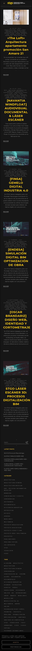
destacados (9, 501)
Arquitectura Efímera (13, 482)
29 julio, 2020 (15, 88)
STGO (16, 93)
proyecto (17, 611)
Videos (23, 625)
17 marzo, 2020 (15, 169)
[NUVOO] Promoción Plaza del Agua (14, 453)
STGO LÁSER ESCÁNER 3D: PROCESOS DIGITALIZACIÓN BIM (16, 396)
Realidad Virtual (11, 542)
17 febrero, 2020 (15, 239)
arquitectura (9, 565)
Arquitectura (10, 30)
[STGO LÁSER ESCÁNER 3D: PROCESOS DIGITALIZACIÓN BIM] (16, 368)
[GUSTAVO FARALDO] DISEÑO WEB (14, 456)
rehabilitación (19, 614)
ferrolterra (9, 590)
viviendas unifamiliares (14, 630)
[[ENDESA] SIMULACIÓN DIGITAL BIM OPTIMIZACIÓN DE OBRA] (16, 229)
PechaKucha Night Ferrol (14, 609)
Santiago (22, 617)
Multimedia (19, 172)
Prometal (9, 35)
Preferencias (16, 646)
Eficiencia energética (13, 582)
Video (21, 93)
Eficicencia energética (13, 507)
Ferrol (15, 587)
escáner (23, 32)
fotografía (20, 590)
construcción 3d (12, 32)
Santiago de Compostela (14, 620)
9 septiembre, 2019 (15, 300)
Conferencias (9, 499)
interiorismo (21, 592)
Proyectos (8, 536)
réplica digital (20, 35)
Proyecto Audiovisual (14, 92)
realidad (7, 614)
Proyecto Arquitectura (15, 31)
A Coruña (7, 563)
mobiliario (22, 595)
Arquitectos (18, 563)
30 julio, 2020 (15, 28)
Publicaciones (10, 539)
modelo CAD (8, 598)
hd (13, 592)
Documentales (10, 504)
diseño (6, 576)
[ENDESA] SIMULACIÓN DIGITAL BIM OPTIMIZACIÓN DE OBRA (16, 257)
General (7, 516)
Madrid (13, 595)
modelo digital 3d (17, 34)
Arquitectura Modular (13, 485)
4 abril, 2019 (15, 379)
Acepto (16, 642)
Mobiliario (21, 30)
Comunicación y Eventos (14, 496)
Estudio (7, 513)
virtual (7, 628)
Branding (8, 493)
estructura (9, 33)
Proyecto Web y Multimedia (15, 533)
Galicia (7, 592)
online (6, 606)
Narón (17, 603)
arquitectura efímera (13, 568)
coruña (22, 574)
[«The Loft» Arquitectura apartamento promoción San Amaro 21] (16, 17)
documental (16, 576)
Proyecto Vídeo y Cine (13, 530)
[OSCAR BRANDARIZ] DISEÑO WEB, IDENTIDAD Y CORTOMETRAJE (16, 319)
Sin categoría (9, 544)
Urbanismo (8, 625)
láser (17, 33)
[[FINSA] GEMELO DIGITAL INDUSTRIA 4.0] (16, 158)
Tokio (23, 622)
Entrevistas (9, 510)
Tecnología (8, 550)
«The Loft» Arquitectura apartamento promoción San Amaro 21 (15, 45)
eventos (7, 587)
